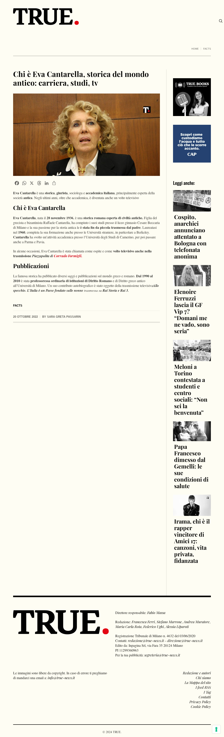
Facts (207, 48)
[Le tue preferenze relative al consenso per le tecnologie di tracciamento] (216, 729)
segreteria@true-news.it (162, 655)
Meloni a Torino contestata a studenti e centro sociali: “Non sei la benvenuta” (190, 389)
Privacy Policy (200, 701)
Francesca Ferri (143, 621)
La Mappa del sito (198, 682)
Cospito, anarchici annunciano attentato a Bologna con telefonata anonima (190, 236)
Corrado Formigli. (68, 255)
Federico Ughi (153, 626)
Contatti (205, 697)
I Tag (207, 692)
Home (195, 48)
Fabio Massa (156, 612)
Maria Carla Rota (128, 626)
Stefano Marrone (169, 621)
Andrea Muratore (197, 621)
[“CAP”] (192, 143)
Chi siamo (203, 677)
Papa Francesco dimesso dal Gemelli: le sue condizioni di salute (191, 466)
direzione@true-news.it (185, 640)
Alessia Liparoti (177, 626)
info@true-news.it (61, 677)
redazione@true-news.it (146, 640)
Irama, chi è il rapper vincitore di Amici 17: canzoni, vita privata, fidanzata (192, 540)
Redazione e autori (197, 673)
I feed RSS (203, 687)
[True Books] (192, 113)
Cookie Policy (201, 706)
